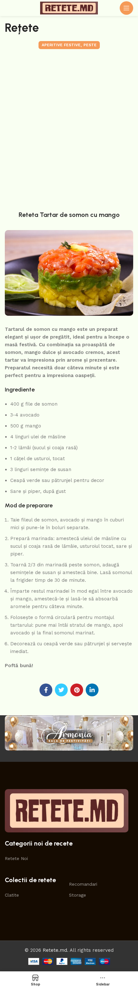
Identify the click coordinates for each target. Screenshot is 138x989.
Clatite (12, 895)
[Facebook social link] (45, 690)
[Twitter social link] (61, 690)
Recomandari (83, 884)
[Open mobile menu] (126, 8)
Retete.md (55, 950)
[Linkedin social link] (92, 690)
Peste (90, 45)
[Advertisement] (69, 128)
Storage (77, 895)
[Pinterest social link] (76, 690)
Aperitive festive (61, 45)
